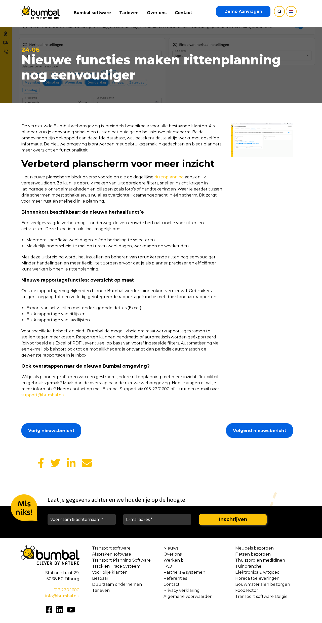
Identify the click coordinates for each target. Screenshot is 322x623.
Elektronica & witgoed (257, 572)
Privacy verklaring (182, 590)
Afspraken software (111, 554)
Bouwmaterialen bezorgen (262, 584)
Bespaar (100, 578)
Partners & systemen (184, 572)
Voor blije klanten (110, 572)
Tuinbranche (248, 566)
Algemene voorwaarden (188, 596)
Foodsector (246, 590)
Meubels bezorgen (254, 548)
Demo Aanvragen (243, 11)
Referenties (175, 578)
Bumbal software (92, 12)
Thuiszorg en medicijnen (260, 560)
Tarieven (129, 12)
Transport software (111, 548)
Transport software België (261, 596)
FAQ (168, 566)
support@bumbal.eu (42, 395)
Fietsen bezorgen (253, 554)
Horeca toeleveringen (257, 578)
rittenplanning (169, 177)
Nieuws (171, 548)
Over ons (157, 12)
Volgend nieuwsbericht (259, 430)
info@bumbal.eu (62, 596)
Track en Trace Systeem (116, 566)
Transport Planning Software (121, 560)
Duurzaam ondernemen (117, 584)
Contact (183, 12)
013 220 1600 (66, 590)
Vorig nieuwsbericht (51, 430)
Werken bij (174, 560)
